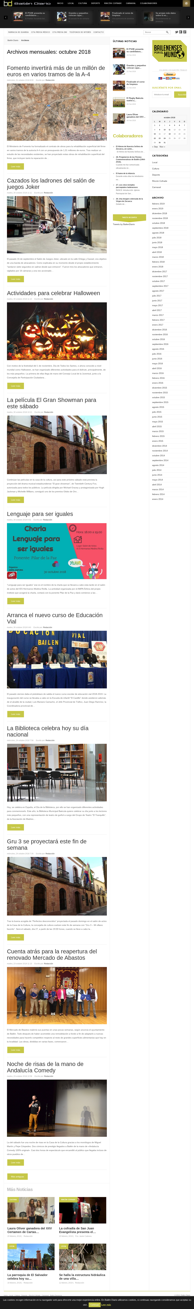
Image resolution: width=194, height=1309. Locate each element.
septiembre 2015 (160, 402)
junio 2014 (157, 475)
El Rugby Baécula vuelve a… (135, 99)
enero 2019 (157, 208)
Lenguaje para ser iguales (40, 514)
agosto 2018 (158, 233)
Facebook (181, 32)
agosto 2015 (158, 407)
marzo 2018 (158, 257)
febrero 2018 (158, 262)
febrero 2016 (158, 378)
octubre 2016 (158, 339)
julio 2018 (156, 237)
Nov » (162, 146)
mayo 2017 (157, 305)
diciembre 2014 (159, 446)
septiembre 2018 (160, 228)
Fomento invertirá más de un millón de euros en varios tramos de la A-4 (56, 71)
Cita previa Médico (40, 32)
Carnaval (131, 3)
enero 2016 (157, 383)
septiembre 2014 (160, 460)
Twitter (176, 32)
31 (165, 142)
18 (170, 134)
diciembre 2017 (159, 271)
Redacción (50, 80)
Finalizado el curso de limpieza (136, 83)
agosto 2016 (158, 349)
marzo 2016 (158, 373)
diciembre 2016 (159, 329)
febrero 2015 (158, 436)
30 (160, 142)
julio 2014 (156, 470)
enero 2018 (157, 266)
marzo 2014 (158, 489)
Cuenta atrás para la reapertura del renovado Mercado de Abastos (52, 954)
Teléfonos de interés (80, 32)
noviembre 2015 (160, 392)
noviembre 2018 (160, 218)
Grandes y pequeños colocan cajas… (78, 14)
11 (169, 130)
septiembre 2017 (160, 286)
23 (160, 138)
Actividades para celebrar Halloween (53, 293)
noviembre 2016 (160, 334)
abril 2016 (157, 368)
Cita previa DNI (59, 32)
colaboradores (148, 3)
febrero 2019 (158, 203)
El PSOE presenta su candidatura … (35, 14)
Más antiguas (17, 1176)
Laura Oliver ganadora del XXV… (136, 115)
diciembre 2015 (159, 387)
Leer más (15, 166)
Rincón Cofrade (113, 3)
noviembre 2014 (160, 450)
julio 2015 (156, 412)
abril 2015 (157, 426)
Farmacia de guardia (18, 32)
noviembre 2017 (160, 276)
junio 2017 (157, 300)
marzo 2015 (158, 431)
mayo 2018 (157, 247)
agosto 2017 (158, 291)
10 (165, 130)
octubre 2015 (158, 397)
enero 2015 (157, 441)
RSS (186, 3)
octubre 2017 (158, 281)
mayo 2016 (157, 363)
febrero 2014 (158, 494)
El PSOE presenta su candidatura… (135, 50)
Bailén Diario (13, 40)
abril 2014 (157, 484)
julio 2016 (156, 354)
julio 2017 (156, 295)
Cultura (82, 3)
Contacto (98, 32)
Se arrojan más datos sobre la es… (166, 14)
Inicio (60, 3)
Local (71, 3)
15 (155, 134)
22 (155, 138)
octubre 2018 (158, 223)
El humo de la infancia (125, 173)
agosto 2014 (158, 465)
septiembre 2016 (160, 344)
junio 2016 (157, 358)
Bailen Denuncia (56, 1295)
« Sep (155, 146)
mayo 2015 (157, 421)
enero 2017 (157, 325)
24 (165, 138)
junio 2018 (157, 242)
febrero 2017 (158, 320)
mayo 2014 (157, 480)
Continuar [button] (94, 1305)
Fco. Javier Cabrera (83, 1236)
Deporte (95, 3)
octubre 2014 (158, 455)
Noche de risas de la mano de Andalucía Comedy (45, 1067)
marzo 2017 (158, 315)
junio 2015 (157, 417)
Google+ (185, 32)
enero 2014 (157, 499)
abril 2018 (157, 252)
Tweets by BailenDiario (124, 224)
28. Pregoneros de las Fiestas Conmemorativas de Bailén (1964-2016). (130, 159)
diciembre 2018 (159, 213)
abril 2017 (157, 310)
